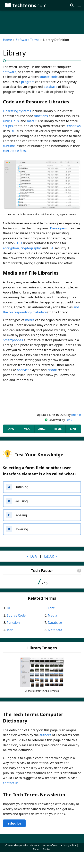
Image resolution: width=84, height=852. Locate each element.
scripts (8, 126)
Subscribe (14, 823)
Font (51, 608)
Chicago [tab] (43, 429)
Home (7, 40)
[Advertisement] (42, 396)
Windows (74, 126)
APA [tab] (11, 429)
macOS (32, 121)
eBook (52, 370)
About (36, 849)
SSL (51, 248)
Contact (47, 849)
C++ (19, 243)
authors (45, 735)
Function (13, 622)
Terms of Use (50, 845)
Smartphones (13, 340)
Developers (58, 228)
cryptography (31, 248)
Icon (10, 630)
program (27, 82)
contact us (10, 783)
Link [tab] (73, 429)
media (29, 320)
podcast (23, 370)
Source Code (16, 615)
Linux (15, 121)
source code (48, 77)
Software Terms (27, 40)
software (9, 72)
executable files (14, 151)
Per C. (69, 420)
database (50, 87)
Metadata (55, 630)
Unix (6, 121)
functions (41, 116)
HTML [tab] (58, 429)
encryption (11, 248)
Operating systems (17, 111)
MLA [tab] (27, 429)
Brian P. (76, 415)
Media (52, 615)
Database (55, 622)
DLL (13, 131)
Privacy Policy (68, 845)
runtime (9, 146)
